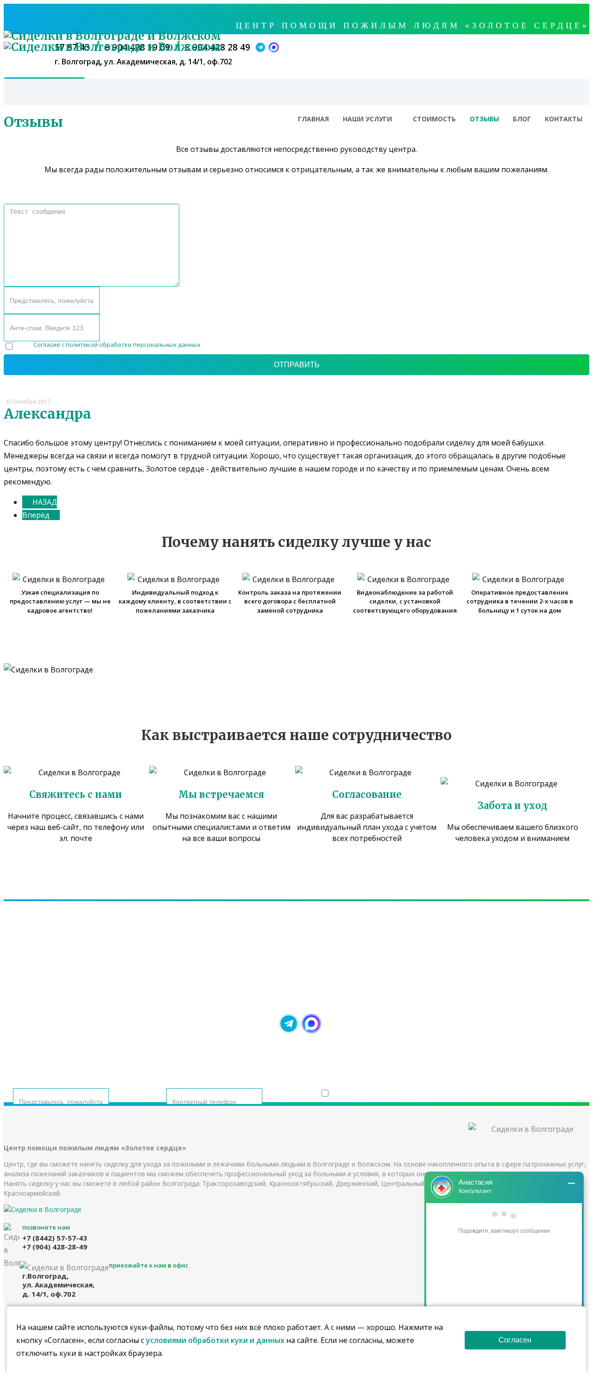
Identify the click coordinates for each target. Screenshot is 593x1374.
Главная (313, 118)
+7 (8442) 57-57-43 (225, 989)
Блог (522, 118)
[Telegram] (288, 1023)
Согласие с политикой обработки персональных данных (117, 344)
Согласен (514, 1340)
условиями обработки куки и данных (215, 1340)
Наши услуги (367, 118)
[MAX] (311, 1023)
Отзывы (484, 118)
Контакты (563, 118)
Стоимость (434, 118)
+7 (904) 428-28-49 (368, 989)
